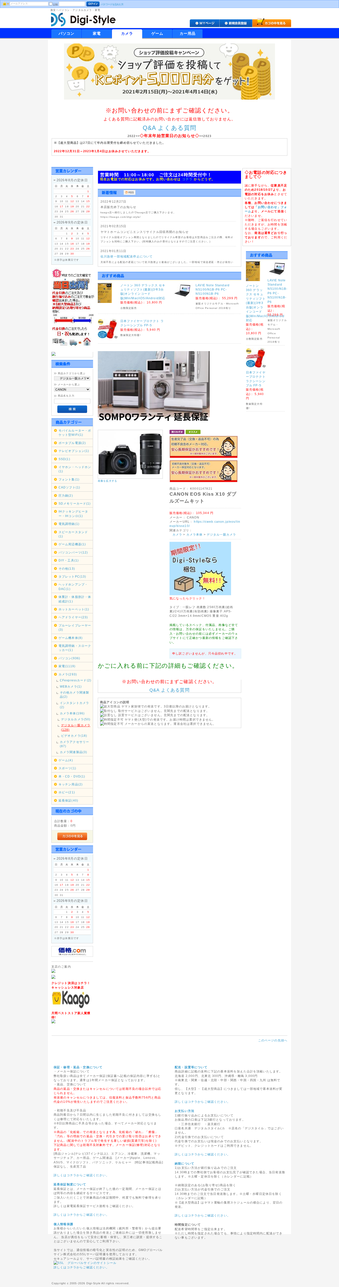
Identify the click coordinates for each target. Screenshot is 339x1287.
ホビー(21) (67, 792)
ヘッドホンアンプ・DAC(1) (73, 586)
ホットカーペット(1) (74, 609)
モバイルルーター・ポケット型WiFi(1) (75, 432)
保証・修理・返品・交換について (78, 1067)
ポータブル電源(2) (72, 442)
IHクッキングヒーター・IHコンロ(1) (73, 513)
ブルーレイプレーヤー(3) (75, 627)
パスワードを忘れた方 (112, 4)
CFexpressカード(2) (75, 680)
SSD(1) (64, 459)
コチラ (187, 179)
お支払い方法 (184, 1110)
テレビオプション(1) (74, 450)
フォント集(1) (69, 479)
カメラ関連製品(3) (73, 752)
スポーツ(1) (67, 768)
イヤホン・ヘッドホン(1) (75, 469)
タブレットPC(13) (72, 576)
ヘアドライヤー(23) (73, 617)
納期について (184, 1163)
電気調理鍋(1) (69, 523)
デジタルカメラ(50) (76, 719)
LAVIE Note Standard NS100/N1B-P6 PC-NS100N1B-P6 (213, 289)
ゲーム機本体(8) (71, 637)
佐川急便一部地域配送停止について (127, 256)
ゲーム (157, 33)
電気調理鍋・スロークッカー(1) (75, 648)
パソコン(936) (69, 658)
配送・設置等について (191, 1067)
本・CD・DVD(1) (72, 776)
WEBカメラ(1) (71, 686)
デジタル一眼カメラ (221, 534)
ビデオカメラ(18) (74, 735)
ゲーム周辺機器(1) (72, 544)
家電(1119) (67, 666)
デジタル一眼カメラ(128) (75, 727)
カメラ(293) (68, 674)
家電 (97, 33)
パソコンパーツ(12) (73, 552)
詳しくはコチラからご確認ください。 (81, 1175)
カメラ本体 (194, 534)
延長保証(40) (68, 800)
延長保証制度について (70, 1184)
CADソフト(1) (69, 487)
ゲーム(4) (66, 760)
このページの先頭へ (272, 1040)
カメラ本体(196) (72, 713)
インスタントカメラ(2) (74, 705)
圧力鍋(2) (66, 495)
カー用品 (188, 33)
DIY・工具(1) (69, 560)
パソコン (67, 33)
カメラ (127, 33)
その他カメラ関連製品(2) (74, 694)
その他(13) (67, 568)
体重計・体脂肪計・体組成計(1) (75, 599)
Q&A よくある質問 (170, 127)
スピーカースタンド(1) (73, 534)
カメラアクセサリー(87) (74, 744)
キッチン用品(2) (71, 784)
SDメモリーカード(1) (75, 503)
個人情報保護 (63, 1224)
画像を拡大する (107, 480)
